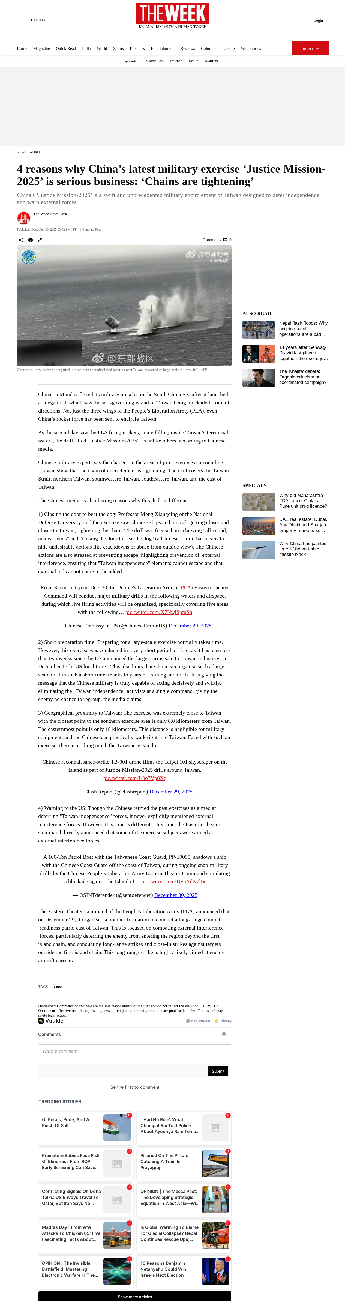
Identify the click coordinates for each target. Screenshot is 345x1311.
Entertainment (163, 48)
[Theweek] (172, 13)
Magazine (41, 48)
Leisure (228, 48)
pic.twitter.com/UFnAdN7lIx (173, 881)
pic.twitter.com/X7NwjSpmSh (158, 612)
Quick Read (66, 48)
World (102, 48)
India (86, 48)
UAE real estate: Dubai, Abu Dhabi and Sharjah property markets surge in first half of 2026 (303, 527)
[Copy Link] (40, 240)
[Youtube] (177, 34)
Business (137, 48)
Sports (118, 48)
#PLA (184, 587)
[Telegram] (195, 34)
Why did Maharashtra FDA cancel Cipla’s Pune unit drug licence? (303, 501)
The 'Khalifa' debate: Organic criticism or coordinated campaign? (302, 377)
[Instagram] (168, 34)
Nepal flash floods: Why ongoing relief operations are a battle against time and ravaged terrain (303, 334)
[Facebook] (150, 34)
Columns (208, 48)
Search (286, 48)
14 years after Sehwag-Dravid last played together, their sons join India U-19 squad (303, 356)
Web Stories (251, 48)
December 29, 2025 (190, 626)
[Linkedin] (186, 34)
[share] (21, 240)
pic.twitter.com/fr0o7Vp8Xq (134, 778)
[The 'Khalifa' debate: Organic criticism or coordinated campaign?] (258, 378)
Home (22, 48)
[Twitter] (159, 34)
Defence (176, 61)
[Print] (30, 240)
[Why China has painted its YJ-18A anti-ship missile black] (258, 550)
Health (194, 61)
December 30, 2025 (175, 895)
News (21, 152)
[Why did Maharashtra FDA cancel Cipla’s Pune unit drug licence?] (258, 502)
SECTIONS (35, 20)
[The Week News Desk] (24, 218)
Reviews (188, 48)
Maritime (212, 61)
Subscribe (310, 48)
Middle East (155, 61)
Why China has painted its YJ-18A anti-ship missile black (302, 549)
